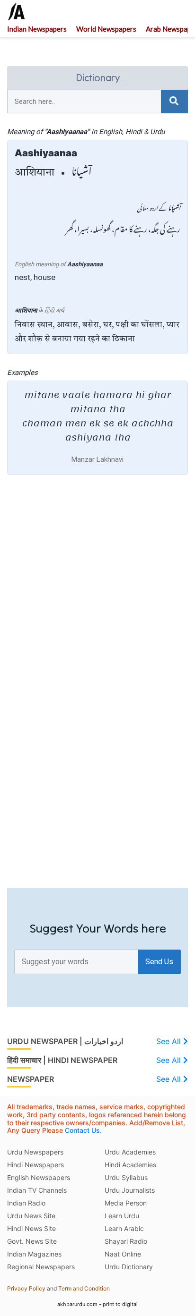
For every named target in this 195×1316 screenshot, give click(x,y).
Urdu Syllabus (126, 1177)
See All (169, 1041)
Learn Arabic (124, 1228)
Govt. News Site (32, 1241)
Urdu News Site (31, 1216)
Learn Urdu (122, 1216)
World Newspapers (106, 29)
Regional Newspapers (41, 1267)
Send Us (159, 961)
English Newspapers (38, 1177)
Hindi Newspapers (35, 1165)
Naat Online (123, 1254)
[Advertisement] (97, 586)
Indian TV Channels (37, 1190)
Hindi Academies (130, 1165)
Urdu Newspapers (35, 1152)
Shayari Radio (126, 1241)
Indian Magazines (34, 1254)
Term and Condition (84, 1288)
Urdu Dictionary (129, 1267)
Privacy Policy (26, 1288)
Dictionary (98, 77)
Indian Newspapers (37, 29)
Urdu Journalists (130, 1190)
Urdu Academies (130, 1152)
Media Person (126, 1203)
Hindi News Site (31, 1228)
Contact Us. (83, 1130)
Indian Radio (26, 1203)
